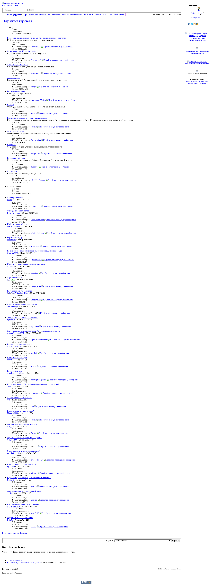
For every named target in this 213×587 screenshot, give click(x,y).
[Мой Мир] (197, 24)
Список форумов (14, 560)
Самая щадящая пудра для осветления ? (23, 451)
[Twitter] (192, 24)
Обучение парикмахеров (77, 14)
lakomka (34, 473)
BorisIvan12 (35, 47)
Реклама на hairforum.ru (12, 573)
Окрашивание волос (97, 14)
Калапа (34, 113)
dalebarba (34, 167)
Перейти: (110, 540)
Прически (11, 145)
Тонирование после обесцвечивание (22, 317)
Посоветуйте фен (14, 371)
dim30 (9, 386)
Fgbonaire (11, 320)
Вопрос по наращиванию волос (20, 344)
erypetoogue (35, 393)
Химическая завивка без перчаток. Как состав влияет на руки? (33, 331)
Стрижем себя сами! (15, 277)
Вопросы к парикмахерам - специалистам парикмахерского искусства (36, 38)
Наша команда (13, 562)
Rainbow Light (22, 293)
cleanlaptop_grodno (15, 373)
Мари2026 (11, 240)
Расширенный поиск (11, 5)
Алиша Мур (36, 73)
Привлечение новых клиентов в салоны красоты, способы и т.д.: (34, 251)
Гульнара (11, 466)
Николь (18, 346)
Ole (8, 400)
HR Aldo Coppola (38, 180)
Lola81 (10, 520)
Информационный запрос (18, 224)
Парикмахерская (17, 21)
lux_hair (34, 353)
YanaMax (16, 506)
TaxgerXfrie (35, 153)
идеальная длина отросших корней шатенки (25, 491)
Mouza (10, 360)
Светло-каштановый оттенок (19, 398)
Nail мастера (12, 171)
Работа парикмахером (57, 14)
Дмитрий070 (36, 60)
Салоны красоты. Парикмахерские (21, 51)
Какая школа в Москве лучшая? (20, 411)
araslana (10, 493)
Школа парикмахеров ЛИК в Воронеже (23, 504)
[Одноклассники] (194, 24)
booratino (11, 266)
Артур (9, 426)
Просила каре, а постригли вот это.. (22, 464)
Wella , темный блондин (17, 357)
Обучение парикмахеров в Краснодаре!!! (24, 438)
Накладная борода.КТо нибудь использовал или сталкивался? (33, 384)
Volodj (9, 200)
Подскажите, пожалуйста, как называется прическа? (29, 478)
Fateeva (34, 127)
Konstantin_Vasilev (38, 100)
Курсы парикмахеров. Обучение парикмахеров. (27, 118)
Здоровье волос (13, 78)
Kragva (34, 87)
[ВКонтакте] (189, 24)
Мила (13, 280)
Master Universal (13, 226)
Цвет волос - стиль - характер (19, 291)
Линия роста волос (15, 197)
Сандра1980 (12, 440)
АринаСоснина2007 (15, 333)
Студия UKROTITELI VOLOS (20, 518)
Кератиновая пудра (15, 237)
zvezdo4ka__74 (13, 453)
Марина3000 (12, 413)
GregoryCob (36, 140)
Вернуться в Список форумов (14, 533)
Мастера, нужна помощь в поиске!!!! (22, 424)
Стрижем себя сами (116, 14)
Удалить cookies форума (31, 562)
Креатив (10, 105)
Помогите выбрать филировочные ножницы (26, 264)
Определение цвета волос (18, 211)
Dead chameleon (13, 213)
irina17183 (35, 513)
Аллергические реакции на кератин (22, 304)
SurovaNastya (12, 306)
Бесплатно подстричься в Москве (197, 63)
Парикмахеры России (16, 158)
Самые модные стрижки (17, 64)
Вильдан (10, 480)
